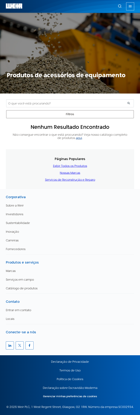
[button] (119, 6)
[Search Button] (119, 6)
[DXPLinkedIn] (10, 345)
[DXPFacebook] (30, 345)
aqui (79, 138)
